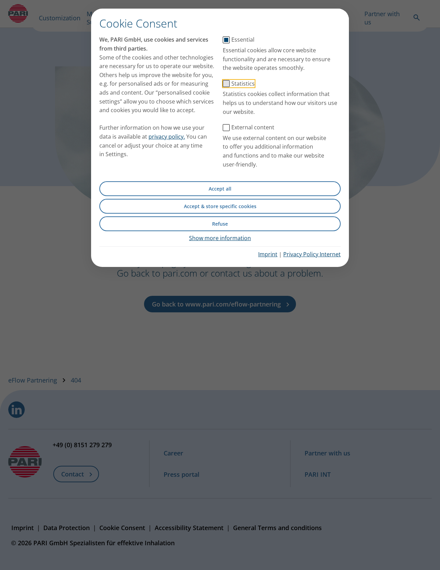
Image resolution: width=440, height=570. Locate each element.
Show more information (220, 238)
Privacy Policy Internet (312, 254)
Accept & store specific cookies (220, 206)
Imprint (267, 254)
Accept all (220, 188)
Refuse (220, 224)
